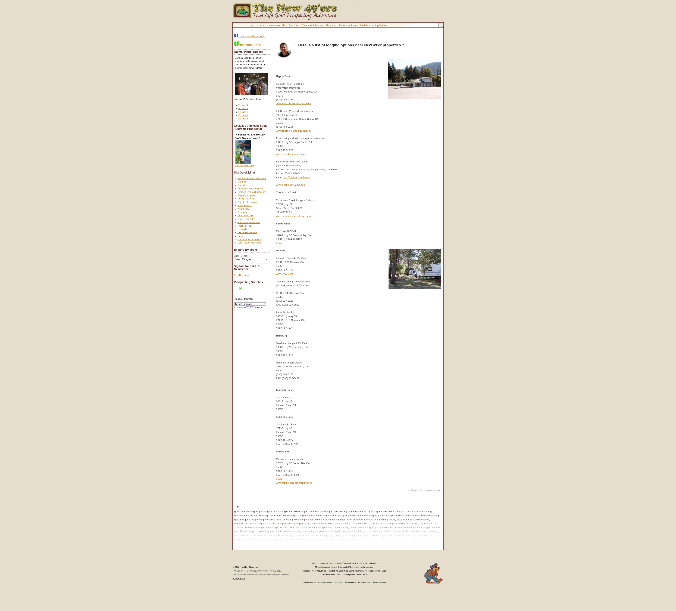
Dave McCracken (318, 511)
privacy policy (333, 535)
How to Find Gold (245, 219)
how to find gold (396, 511)
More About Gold (245, 215)
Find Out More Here (244, 165)
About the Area (244, 205)
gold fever (324, 539)
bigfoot (345, 539)
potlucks (401, 531)
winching (378, 531)
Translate (257, 307)
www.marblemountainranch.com (294, 482)
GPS (386, 531)
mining (254, 539)
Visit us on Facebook (252, 36)
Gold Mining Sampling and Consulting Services (322, 582)
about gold (368, 527)
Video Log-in (361, 575)
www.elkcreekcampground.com (293, 130)
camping (319, 527)
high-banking (326, 519)
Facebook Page (348, 25)
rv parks (437, 490)
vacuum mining (332, 527)
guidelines (339, 519)
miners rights (366, 511)
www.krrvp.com (284, 273)
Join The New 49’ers (247, 232)
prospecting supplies (313, 531)
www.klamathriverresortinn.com (293, 103)
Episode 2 (243, 108)
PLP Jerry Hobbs (394, 539)
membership (241, 523)
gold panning (382, 527)
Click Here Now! (241, 275)
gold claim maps (431, 535)
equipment (336, 523)
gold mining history (385, 519)
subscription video (393, 515)
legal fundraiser (423, 523)
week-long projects (269, 539)
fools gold (335, 539)
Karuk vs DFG (367, 519)
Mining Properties (245, 199)
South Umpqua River (314, 535)
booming (278, 523)
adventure (324, 523)
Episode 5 (243, 119)
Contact (261, 25)
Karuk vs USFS (285, 527)
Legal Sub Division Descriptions (366, 539)
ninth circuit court (304, 527)
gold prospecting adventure (343, 511)
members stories (316, 515)
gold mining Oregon (403, 523)
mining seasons (293, 535)
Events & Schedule (312, 25)
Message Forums (372, 571)
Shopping (331, 25)
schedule (277, 531)
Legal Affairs (243, 229)
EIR (360, 527)
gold (255, 535)
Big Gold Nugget (379, 582)
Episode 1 (243, 105)
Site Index (242, 182)
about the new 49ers (415, 515)
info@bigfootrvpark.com (296, 177)
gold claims (240, 511)
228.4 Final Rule (360, 523)
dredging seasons (290, 539)
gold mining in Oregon (294, 515)
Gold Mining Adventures (248, 222)
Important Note (250, 45)
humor (314, 523)
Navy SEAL (352, 519)
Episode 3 (243, 112)
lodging (428, 490)
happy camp (248, 543)
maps (289, 511)
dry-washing (270, 527)
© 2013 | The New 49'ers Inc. (245, 567)
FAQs (304, 539)
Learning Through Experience (251, 192)
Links (240, 236)
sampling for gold (309, 519)
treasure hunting (292, 531)
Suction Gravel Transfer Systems (403, 535)
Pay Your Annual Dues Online (251, 178)
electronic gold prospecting (341, 515)
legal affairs (380, 511)
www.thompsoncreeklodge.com (293, 216)
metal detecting (284, 519)
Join (338, 575)
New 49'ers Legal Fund (271, 535)
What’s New (243, 209)
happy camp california (263, 519)
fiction (392, 531)
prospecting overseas (261, 523)
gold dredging (300, 511)
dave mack (412, 511)
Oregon (267, 531)
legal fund (330, 531)
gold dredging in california (356, 535)
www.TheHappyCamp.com (291, 184)
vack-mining (357, 531)
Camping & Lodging (247, 202)
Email (279, 243)
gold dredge (377, 535)
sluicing (258, 527)
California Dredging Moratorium (263, 515)
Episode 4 (243, 115)
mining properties (257, 511)
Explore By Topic (241, 256)
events (419, 527)
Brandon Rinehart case (419, 531)
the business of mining (402, 527)
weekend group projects (296, 523)
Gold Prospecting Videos (373, 25)
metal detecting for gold (370, 515)
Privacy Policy (239, 578)
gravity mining (349, 527)
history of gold (255, 531)
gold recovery (422, 519)
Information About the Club (283, 25)
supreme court (242, 539)
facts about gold (405, 519)
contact (428, 539)
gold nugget (343, 531)
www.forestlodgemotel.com (291, 154)
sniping (346, 523)
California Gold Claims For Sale (357, 582)
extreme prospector (381, 523)
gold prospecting (276, 511)
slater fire (313, 539)
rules (296, 519)
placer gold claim (413, 539)
